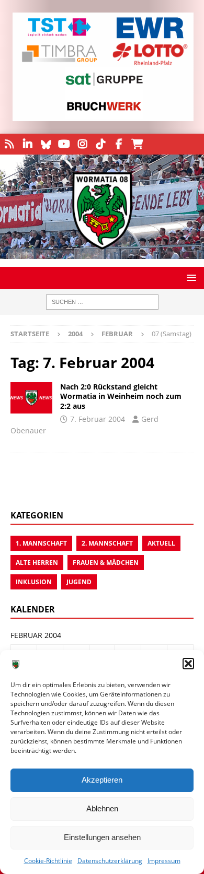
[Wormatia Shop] (137, 144)
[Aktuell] (31, 398)
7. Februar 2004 (97, 419)
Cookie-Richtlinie (48, 860)
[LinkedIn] (27, 144)
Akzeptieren (102, 779)
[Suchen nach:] (102, 302)
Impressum (164, 860)
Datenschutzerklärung (109, 860)
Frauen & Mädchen (106, 562)
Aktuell (161, 543)
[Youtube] (64, 144)
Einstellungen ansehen (102, 837)
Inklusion (34, 581)
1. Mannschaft (41, 543)
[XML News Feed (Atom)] (9, 144)
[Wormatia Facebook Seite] (119, 144)
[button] (188, 663)
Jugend (79, 581)
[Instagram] (82, 144)
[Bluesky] (46, 144)
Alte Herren (37, 562)
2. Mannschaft (107, 543)
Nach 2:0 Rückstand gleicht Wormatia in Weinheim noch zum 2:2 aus (121, 396)
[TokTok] (101, 144)
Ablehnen (102, 808)
